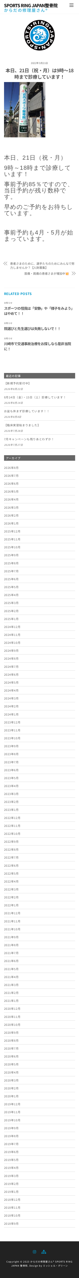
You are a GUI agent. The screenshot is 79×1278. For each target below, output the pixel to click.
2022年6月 (11, 865)
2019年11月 (12, 1112)
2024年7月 (11, 666)
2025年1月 (11, 619)
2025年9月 (11, 555)
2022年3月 (11, 889)
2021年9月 (11, 937)
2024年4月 (11, 690)
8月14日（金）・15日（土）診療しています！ (35, 397)
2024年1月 (11, 714)
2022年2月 (11, 897)
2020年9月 (11, 1032)
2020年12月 (12, 1008)
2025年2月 (11, 611)
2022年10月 (12, 833)
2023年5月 (11, 778)
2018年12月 (12, 1199)
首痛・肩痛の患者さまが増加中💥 (46, 273)
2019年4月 (11, 1168)
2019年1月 (11, 1192)
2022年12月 (12, 818)
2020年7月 (11, 1048)
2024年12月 (12, 627)
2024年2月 (11, 706)
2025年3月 (11, 603)
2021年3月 (11, 985)
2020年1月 (11, 1096)
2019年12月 (12, 1104)
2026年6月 (11, 483)
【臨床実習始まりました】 (22, 425)
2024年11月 (12, 635)
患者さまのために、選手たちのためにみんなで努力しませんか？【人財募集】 (42, 265)
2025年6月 (11, 579)
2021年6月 (11, 961)
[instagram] (34, 1251)
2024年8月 (11, 658)
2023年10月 (12, 738)
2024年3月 (11, 698)
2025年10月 (12, 547)
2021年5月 (11, 969)
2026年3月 (11, 507)
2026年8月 (11, 468)
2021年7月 (11, 953)
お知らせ (8, 302)
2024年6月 (11, 674)
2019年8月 (11, 1136)
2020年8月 (11, 1040)
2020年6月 (11, 1056)
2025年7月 (11, 571)
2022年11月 (12, 826)
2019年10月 (12, 1120)
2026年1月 (11, 523)
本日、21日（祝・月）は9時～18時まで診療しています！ (39, 73)
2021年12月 (12, 913)
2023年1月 (11, 810)
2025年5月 (11, 587)
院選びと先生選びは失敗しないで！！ (32, 328)
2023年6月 (11, 770)
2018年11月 (12, 1207)
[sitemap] (43, 1251)
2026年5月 (11, 491)
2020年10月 (12, 1024)
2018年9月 (11, 1223)
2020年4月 (11, 1072)
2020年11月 (12, 1017)
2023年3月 (11, 794)
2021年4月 (11, 977)
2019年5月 (11, 1160)
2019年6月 (11, 1152)
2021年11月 (12, 921)
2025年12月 (12, 531)
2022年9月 (11, 841)
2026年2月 (11, 515)
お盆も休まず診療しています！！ (27, 411)
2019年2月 (11, 1184)
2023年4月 (11, 786)
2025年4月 (11, 595)
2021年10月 (12, 929)
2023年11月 (12, 730)
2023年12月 (12, 722)
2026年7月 (11, 475)
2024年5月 (11, 682)
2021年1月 (11, 1001)
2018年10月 (12, 1215)
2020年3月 (11, 1080)
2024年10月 (12, 642)
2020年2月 (11, 1088)
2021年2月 (11, 993)
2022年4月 (11, 881)
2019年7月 (11, 1144)
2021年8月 (11, 945)
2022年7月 (11, 857)
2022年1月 (11, 905)
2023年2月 (11, 802)
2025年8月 (11, 563)
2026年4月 (11, 499)
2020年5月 (11, 1064)
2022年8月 (11, 849)
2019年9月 (11, 1128)
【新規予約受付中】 (17, 383)
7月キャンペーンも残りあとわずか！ (29, 439)
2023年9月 (11, 746)
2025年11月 (12, 539)
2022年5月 (11, 873)
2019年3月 (11, 1176)
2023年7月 (11, 762)
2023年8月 (11, 754)
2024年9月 (11, 650)
